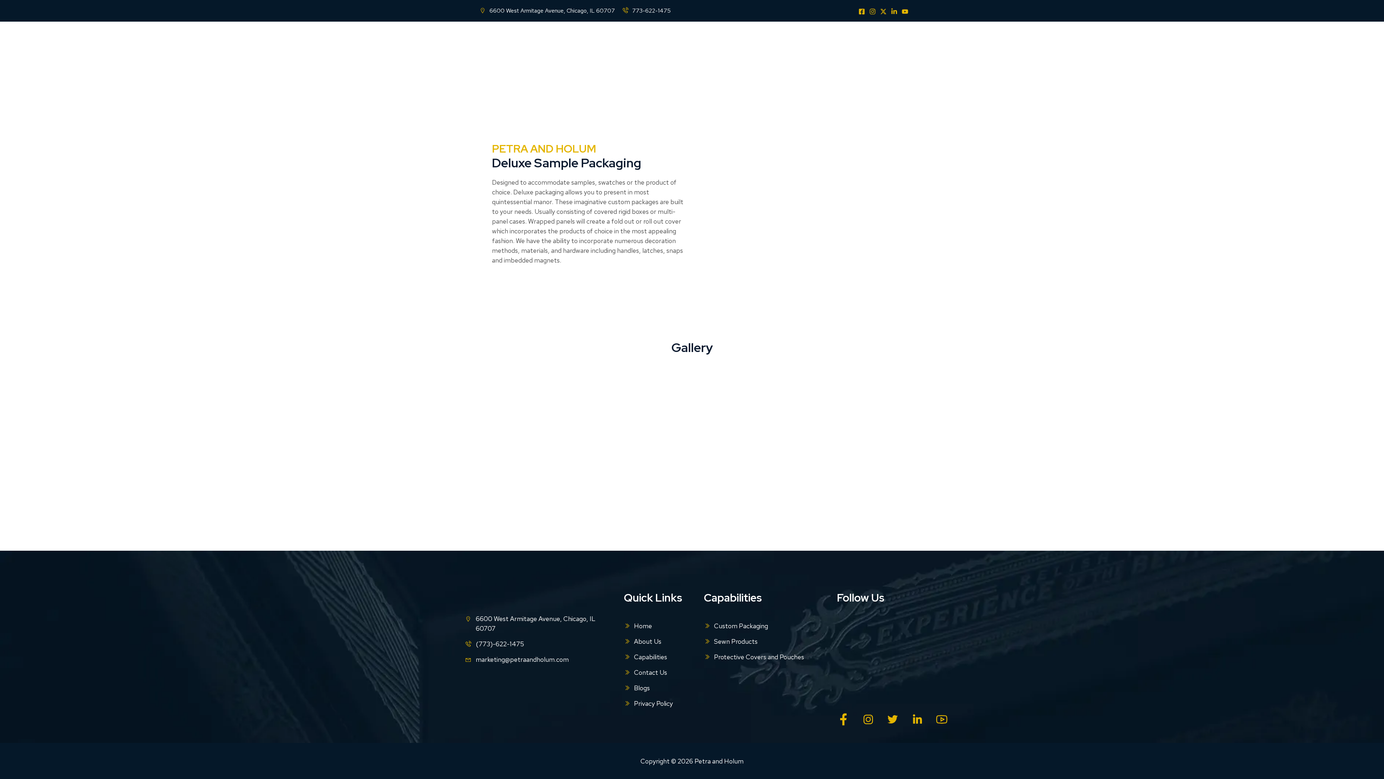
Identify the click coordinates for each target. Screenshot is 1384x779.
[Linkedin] (894, 11)
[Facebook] (862, 11)
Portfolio (762, 41)
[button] (703, 41)
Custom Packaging (741, 626)
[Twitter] (883, 11)
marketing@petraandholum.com (522, 659)
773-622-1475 (651, 10)
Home (617, 41)
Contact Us (799, 41)
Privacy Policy (653, 703)
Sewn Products (736, 641)
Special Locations (847, 41)
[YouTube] (905, 11)
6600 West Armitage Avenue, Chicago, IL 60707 (552, 10)
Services (729, 41)
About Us (648, 41)
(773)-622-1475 (500, 644)
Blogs (895, 41)
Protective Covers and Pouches (759, 657)
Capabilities (685, 41)
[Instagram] (872, 11)
